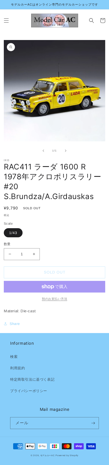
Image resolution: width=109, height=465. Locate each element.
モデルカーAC (47, 455)
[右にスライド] (65, 150)
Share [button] (15, 324)
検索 (13, 357)
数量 (7, 244)
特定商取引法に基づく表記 (32, 379)
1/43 (13, 233)
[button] (6, 20)
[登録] (93, 423)
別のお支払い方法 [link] (54, 299)
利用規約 (17, 368)
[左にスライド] (43, 150)
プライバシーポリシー (28, 391)
